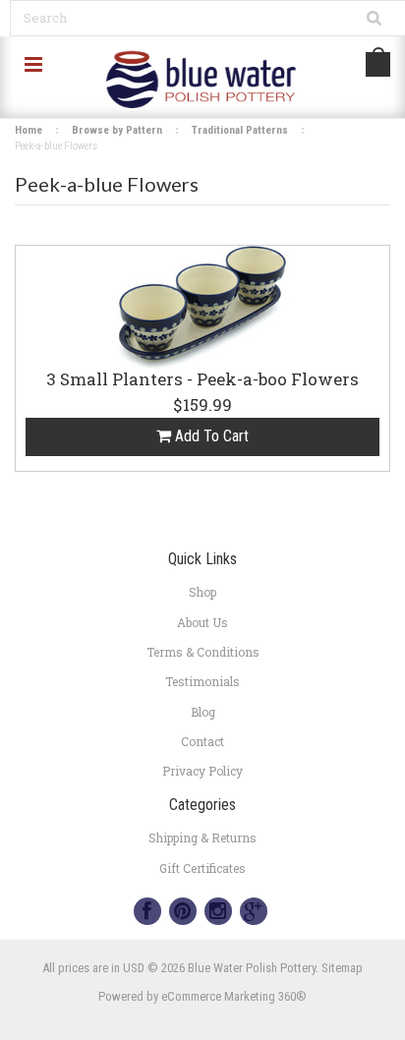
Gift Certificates (202, 868)
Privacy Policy (202, 771)
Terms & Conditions (203, 652)
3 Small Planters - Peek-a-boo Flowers (202, 380)
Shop (202, 592)
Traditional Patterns (240, 130)
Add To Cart (210, 436)
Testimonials (202, 681)
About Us (202, 622)
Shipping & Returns (202, 837)
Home (28, 130)
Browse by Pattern (117, 130)
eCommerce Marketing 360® (234, 996)
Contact (202, 741)
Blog (203, 712)
